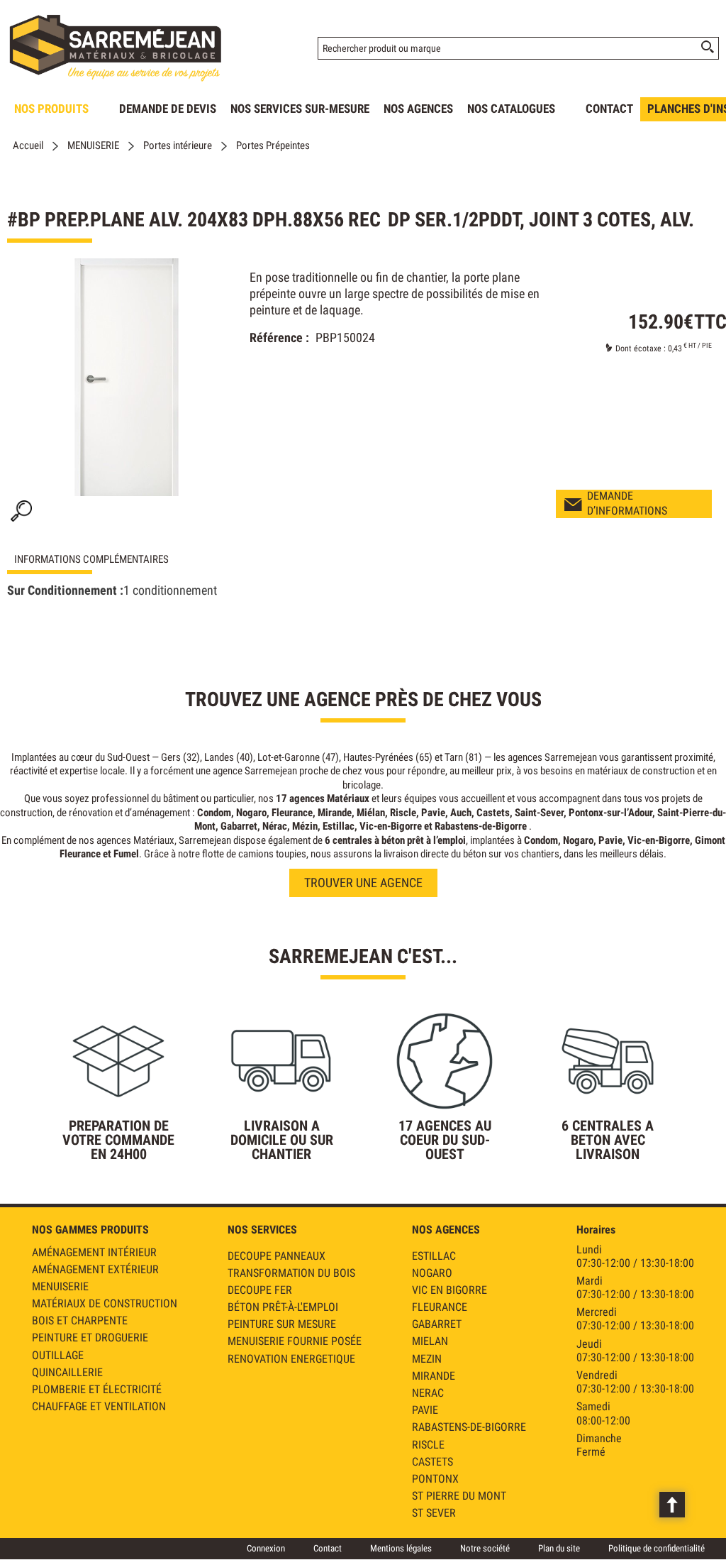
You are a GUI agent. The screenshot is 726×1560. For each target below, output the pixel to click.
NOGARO (432, 1273)
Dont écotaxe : (641, 348)
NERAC (428, 1393)
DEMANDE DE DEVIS (167, 108)
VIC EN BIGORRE (449, 1290)
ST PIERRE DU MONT (459, 1496)
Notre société (485, 1548)
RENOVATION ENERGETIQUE (291, 1359)
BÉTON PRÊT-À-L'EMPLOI (283, 1307)
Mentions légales (401, 1548)
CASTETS (432, 1461)
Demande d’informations (627, 503)
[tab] (113, 560)
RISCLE (428, 1444)
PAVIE (425, 1410)
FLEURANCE (439, 1307)
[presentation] (113, 560)
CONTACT (609, 108)
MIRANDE (433, 1376)
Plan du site (559, 1548)
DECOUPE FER (260, 1290)
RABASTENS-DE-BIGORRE (469, 1427)
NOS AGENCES (418, 108)
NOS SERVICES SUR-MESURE (299, 108)
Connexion (266, 1548)
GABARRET (437, 1324)
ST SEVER (434, 1513)
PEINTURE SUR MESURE (282, 1324)
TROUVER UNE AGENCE (363, 882)
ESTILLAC (434, 1256)
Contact (327, 1548)
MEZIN (427, 1359)
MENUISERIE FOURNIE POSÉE (295, 1341)
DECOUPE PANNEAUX (276, 1256)
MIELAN (430, 1341)
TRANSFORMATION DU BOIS (291, 1273)
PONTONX (435, 1478)
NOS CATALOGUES (511, 108)
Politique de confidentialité (656, 1548)
